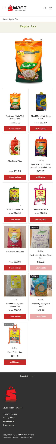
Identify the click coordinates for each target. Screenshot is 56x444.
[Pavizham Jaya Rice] (15, 237)
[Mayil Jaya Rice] (15, 146)
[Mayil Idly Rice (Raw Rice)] (41, 285)
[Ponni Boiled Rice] (15, 334)
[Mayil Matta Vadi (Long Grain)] (41, 101)
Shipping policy (9, 425)
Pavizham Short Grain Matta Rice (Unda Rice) (41, 165)
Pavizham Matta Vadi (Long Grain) (15, 117)
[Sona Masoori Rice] (15, 195)
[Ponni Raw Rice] (41, 195)
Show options (15, 129)
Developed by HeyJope (13, 408)
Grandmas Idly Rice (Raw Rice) (14, 304)
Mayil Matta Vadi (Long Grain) (41, 117)
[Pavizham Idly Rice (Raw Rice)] (41, 237)
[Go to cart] (50, 8)
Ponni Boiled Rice (14, 352)
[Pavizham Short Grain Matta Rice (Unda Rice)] (41, 146)
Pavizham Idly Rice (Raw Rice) (41, 256)
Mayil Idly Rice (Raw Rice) (41, 304)
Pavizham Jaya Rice (15, 252)
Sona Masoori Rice (15, 209)
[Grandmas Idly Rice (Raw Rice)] (15, 285)
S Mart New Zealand (26, 435)
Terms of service (10, 414)
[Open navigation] (4, 8)
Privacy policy (9, 417)
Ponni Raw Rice (41, 209)
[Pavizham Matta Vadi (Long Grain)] (15, 101)
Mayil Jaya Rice (15, 161)
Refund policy (8, 421)
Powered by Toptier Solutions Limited (18, 437)
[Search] (45, 8)
